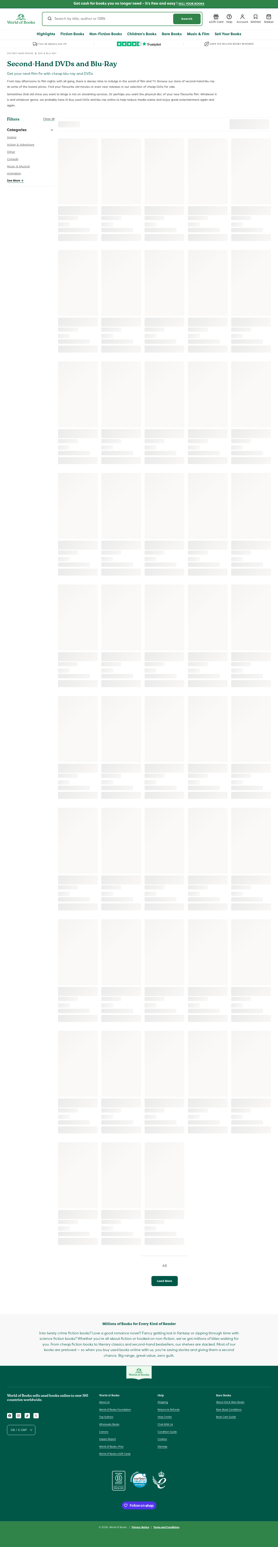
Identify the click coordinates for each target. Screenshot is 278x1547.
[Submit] (49, 19)
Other (11, 152)
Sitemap (162, 1446)
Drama (11, 137)
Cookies (162, 1439)
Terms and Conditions (166, 1527)
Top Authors (106, 1416)
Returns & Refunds (169, 1409)
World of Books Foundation (115, 1409)
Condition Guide (167, 1431)
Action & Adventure (20, 144)
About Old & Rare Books (230, 1402)
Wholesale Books (109, 1424)
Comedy (12, 159)
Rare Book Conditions (229, 1409)
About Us (104, 1402)
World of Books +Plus (111, 1446)
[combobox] (122, 19)
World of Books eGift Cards (115, 1453)
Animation (14, 173)
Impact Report (107, 1439)
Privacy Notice (140, 1527)
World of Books (118, 1527)
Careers (103, 1431)
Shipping (163, 1402)
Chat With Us (165, 1424)
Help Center (165, 1416)
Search (187, 18)
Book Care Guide (226, 1416)
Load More (164, 1281)
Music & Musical (18, 166)
